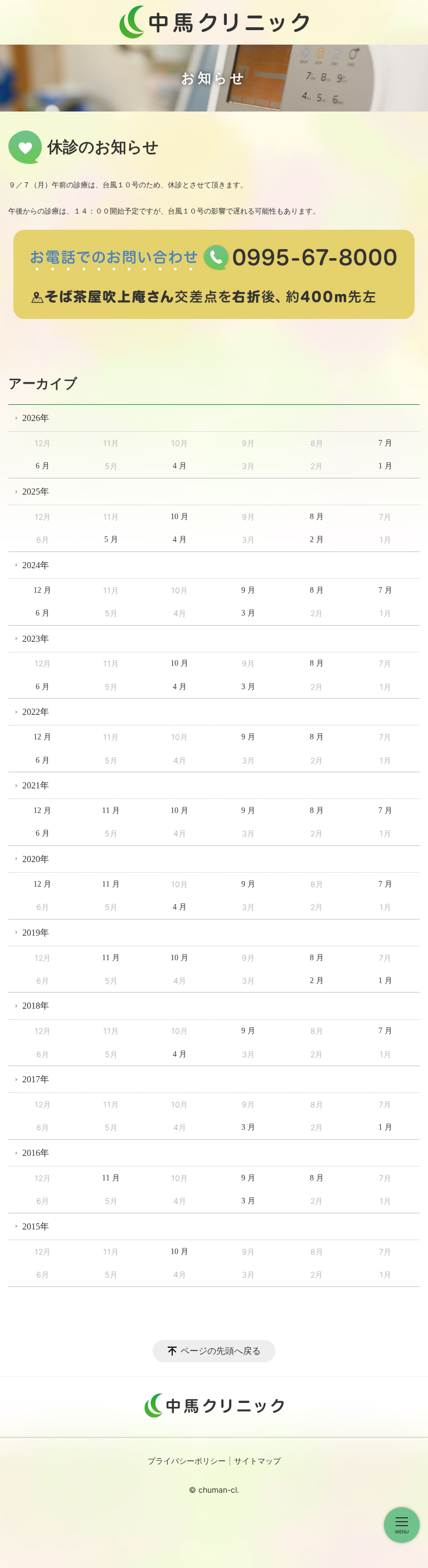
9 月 (248, 590)
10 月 (179, 516)
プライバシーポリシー (187, 1461)
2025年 (35, 491)
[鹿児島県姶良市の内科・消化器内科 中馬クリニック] (214, 22)
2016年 (35, 1153)
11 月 (111, 810)
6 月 (43, 466)
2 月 (317, 539)
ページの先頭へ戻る (221, 1351)
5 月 (111, 539)
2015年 (35, 1226)
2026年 (35, 418)
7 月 (385, 443)
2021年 (35, 785)
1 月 (385, 466)
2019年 (35, 932)
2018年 (35, 1005)
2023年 (35, 638)
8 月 (317, 516)
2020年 (35, 859)
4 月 (180, 466)
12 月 (42, 590)
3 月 (248, 613)
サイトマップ (257, 1461)
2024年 (35, 565)
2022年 (35, 712)
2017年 (35, 1079)
